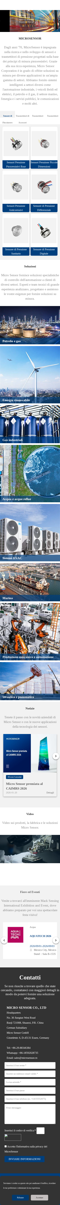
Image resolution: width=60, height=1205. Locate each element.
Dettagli (50, 793)
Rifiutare (20, 1197)
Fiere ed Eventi (30, 892)
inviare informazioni (24, 1159)
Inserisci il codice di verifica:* (20, 1130)
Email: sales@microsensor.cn (22, 1057)
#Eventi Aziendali (15, 777)
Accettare (39, 1197)
